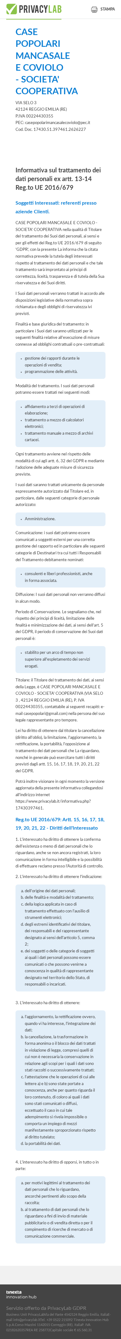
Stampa (108, 9)
